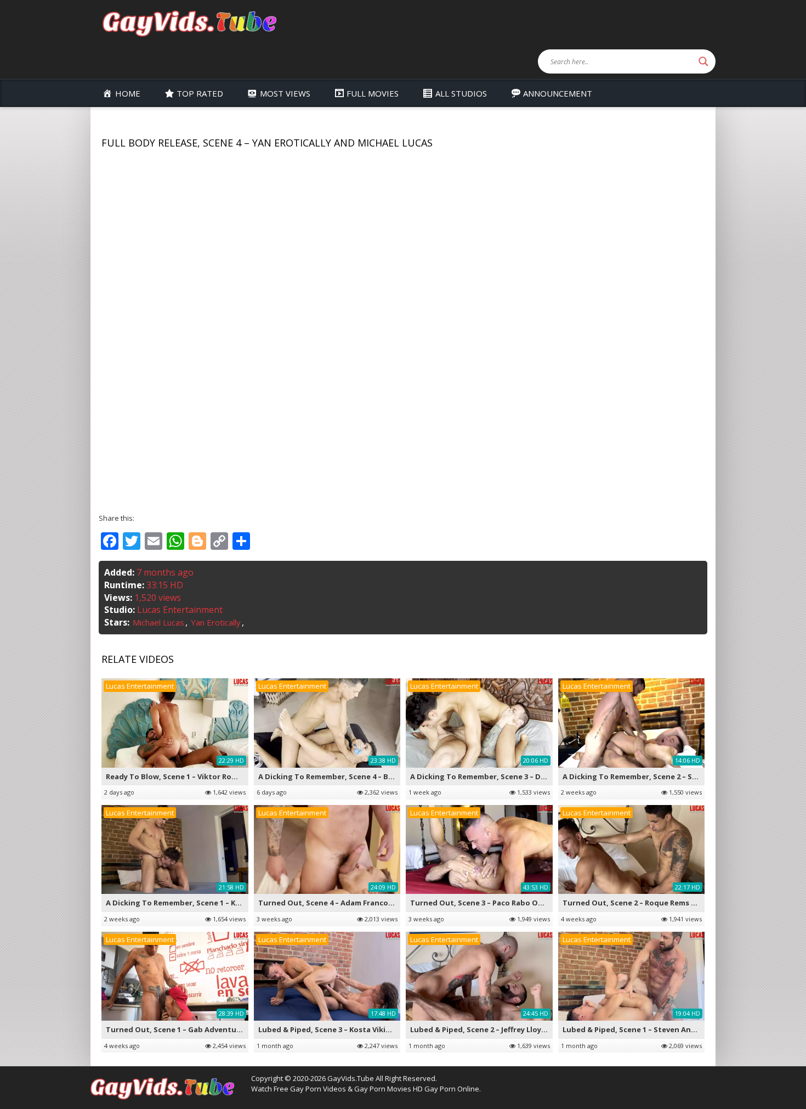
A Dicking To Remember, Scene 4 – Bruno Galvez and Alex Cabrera (377, 776)
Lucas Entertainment (180, 610)
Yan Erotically (216, 622)
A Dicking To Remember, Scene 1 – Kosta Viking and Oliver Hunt (221, 903)
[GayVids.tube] (189, 22)
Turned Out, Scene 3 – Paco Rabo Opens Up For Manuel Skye (519, 903)
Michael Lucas (158, 622)
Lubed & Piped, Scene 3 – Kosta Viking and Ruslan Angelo (362, 1029)
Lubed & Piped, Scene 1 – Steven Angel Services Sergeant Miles (677, 1029)
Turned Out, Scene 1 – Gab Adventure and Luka (192, 1029)
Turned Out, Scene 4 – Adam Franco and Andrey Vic (351, 903)
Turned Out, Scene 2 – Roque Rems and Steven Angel (659, 903)
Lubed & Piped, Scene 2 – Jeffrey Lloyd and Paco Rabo (505, 1029)
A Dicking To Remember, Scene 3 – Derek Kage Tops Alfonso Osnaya (533, 776)
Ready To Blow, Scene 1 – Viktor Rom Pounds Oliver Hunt (209, 776)
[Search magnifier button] (703, 61)
